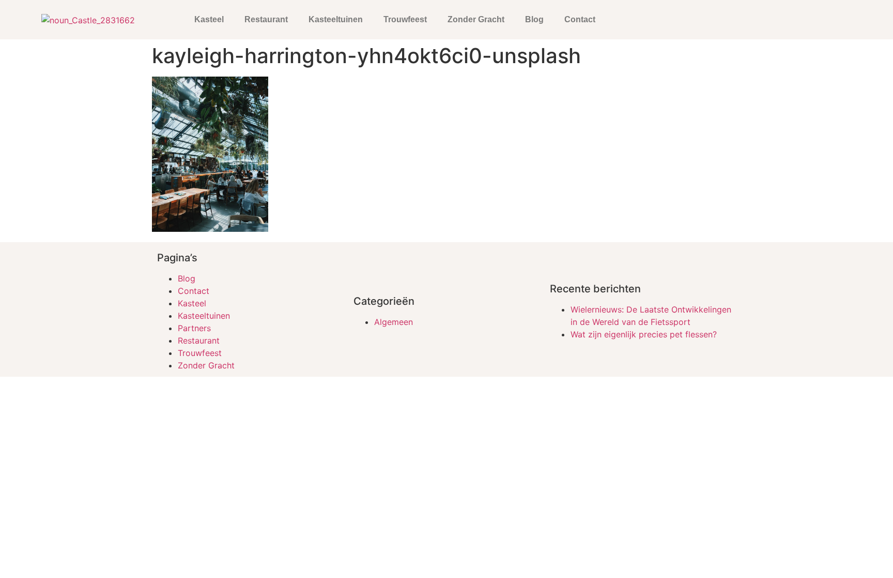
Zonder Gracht (476, 19)
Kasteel (209, 19)
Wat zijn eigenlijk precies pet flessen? (644, 334)
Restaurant (266, 19)
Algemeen (393, 322)
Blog (534, 19)
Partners (194, 328)
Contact (579, 19)
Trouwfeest (405, 19)
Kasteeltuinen (336, 19)
